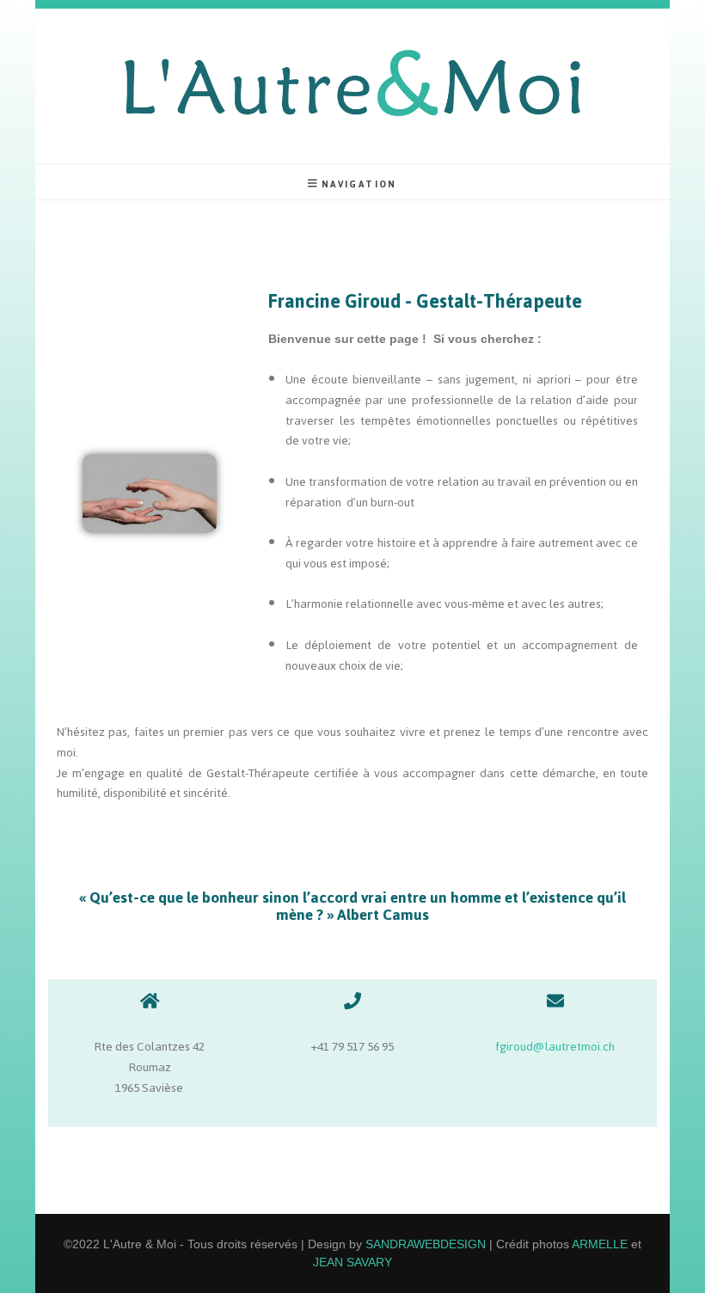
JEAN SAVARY (352, 1262)
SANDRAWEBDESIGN (425, 1244)
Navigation (359, 184)
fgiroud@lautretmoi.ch (555, 1046)
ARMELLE (600, 1244)
